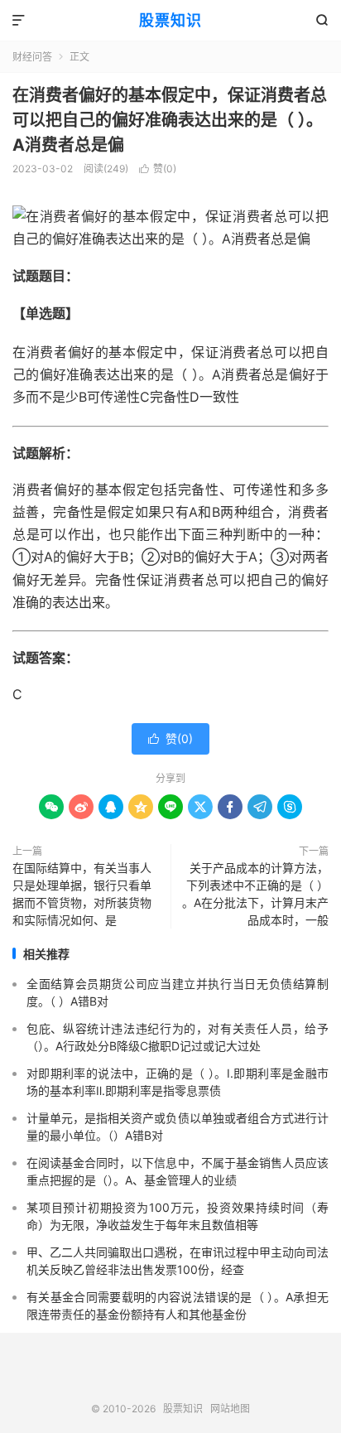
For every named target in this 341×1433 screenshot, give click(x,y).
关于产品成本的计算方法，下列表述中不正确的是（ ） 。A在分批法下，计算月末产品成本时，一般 (255, 894)
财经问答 (32, 57)
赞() (157, 168)
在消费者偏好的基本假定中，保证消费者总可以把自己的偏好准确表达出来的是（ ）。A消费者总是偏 (169, 120)
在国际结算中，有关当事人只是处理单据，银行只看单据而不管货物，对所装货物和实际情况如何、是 (81, 894)
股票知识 (170, 20)
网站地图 (230, 1408)
